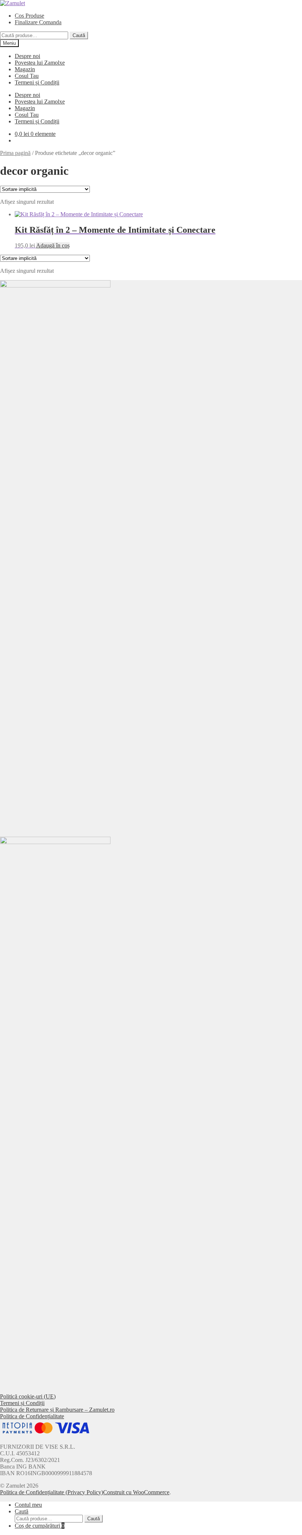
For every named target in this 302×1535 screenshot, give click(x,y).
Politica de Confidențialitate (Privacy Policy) (51, 1492)
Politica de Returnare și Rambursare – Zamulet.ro (57, 1410)
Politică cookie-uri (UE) (28, 1396)
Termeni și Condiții (37, 82)
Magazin (25, 69)
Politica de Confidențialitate (32, 1416)
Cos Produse (29, 15)
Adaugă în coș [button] (53, 245)
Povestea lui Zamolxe (40, 62)
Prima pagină (15, 153)
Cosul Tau (27, 76)
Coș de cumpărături (39, 1526)
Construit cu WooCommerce (136, 1492)
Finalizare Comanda (38, 22)
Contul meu (28, 1505)
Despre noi (27, 56)
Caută (79, 35)
